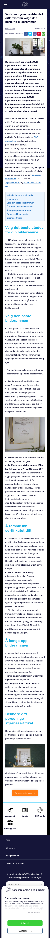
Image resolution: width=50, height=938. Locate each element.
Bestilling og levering (15, 863)
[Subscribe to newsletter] (41, 884)
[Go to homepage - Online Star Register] (25, 5)
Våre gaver (10, 848)
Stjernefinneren (12, 182)
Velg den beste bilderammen (20, 203)
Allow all (25, 923)
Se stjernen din (12, 855)
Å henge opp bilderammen (19, 210)
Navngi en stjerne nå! (24, 793)
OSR (8, 840)
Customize (24, 931)
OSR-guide (10, 28)
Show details (34, 912)
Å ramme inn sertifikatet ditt (20, 206)
